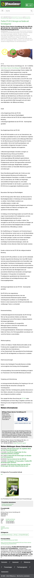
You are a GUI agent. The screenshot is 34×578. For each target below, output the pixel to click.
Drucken (3, 526)
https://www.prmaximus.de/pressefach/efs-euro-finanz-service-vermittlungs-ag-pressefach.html (16, 543)
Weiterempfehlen (5, 528)
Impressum (15, 562)
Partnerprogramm (22, 567)
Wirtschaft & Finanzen (17, 17)
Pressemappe (8, 567)
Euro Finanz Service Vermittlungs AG (11, 68)
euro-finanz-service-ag (7, 534)
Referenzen (27, 562)
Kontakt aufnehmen (10, 519)
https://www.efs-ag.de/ (20, 443)
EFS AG (24, 398)
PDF (2, 529)
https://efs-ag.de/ (10, 520)
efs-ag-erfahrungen (23, 534)
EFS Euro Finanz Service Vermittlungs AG (20, 18)
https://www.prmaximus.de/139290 (9, 540)
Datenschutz (4, 572)
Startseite (4, 562)
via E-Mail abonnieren (7, 505)
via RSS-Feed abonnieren (8, 504)
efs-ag (15, 534)
